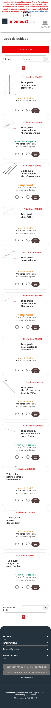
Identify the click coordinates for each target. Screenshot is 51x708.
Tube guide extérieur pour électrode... (29, 85)
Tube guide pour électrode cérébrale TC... (29, 347)
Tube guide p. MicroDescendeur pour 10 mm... (30, 434)
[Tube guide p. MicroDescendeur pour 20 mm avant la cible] (9, 386)
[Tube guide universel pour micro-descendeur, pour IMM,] (9, 254)
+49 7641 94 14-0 (30, 698)
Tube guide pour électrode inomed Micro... (14, 477)
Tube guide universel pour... (29, 259)
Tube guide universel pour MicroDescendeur (30, 130)
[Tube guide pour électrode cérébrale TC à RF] (9, 343)
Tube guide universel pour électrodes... (29, 303)
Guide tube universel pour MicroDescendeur (30, 174)
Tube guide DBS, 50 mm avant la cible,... (14, 563)
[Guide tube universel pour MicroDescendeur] (9, 169)
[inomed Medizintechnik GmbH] (19, 21)
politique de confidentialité (37, 11)
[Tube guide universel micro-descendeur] (9, 211)
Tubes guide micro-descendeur (13, 520)
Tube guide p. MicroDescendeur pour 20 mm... (30, 390)
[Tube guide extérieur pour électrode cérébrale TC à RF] (9, 85)
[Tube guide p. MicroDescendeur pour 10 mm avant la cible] (9, 430)
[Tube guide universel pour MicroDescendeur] (9, 124)
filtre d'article (25, 49)
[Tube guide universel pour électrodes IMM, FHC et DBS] (9, 297)
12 (25, 607)
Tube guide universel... (27, 215)
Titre (27, 59)
